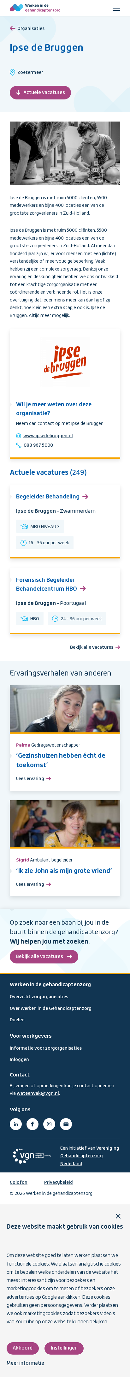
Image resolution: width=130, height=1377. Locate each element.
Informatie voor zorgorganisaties (46, 1048)
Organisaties (30, 29)
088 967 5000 (38, 445)
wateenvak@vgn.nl (38, 1093)
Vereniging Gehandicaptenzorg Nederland (89, 1156)
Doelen (17, 1020)
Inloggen (19, 1060)
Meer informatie (25, 1363)
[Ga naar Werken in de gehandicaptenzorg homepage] (35, 8)
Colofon (18, 1182)
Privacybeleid (58, 1182)
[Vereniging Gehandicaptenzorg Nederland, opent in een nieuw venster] (32, 1156)
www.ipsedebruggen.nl (48, 436)
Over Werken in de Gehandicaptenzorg (51, 1008)
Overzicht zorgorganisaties (39, 997)
